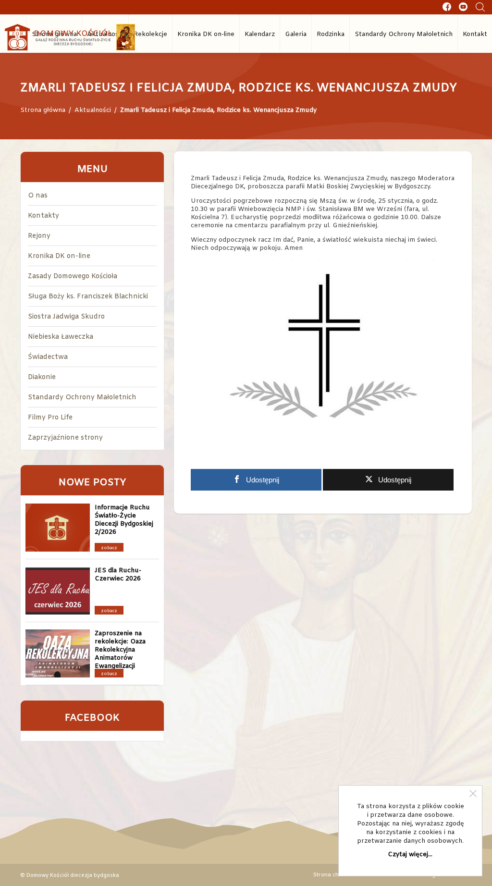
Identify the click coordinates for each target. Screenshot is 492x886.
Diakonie (42, 377)
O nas (38, 195)
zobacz (109, 548)
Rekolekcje (150, 34)
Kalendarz (260, 34)
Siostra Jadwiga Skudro (66, 316)
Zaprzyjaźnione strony (65, 438)
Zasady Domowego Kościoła (72, 276)
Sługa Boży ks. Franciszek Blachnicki (88, 296)
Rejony (39, 236)
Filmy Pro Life (50, 417)
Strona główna (42, 110)
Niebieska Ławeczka (60, 337)
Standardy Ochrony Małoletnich (404, 34)
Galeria (296, 34)
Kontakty (43, 216)
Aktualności (92, 110)
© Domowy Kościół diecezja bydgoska (69, 875)
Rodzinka (330, 34)
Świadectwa (48, 357)
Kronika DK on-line (205, 34)
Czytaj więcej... (410, 854)
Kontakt (475, 34)
